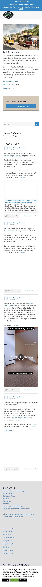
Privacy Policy (8, 550)
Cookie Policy (8, 553)
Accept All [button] (14, 580)
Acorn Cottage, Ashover (12, 156)
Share (36, 215)
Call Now (8, 430)
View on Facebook (29, 215)
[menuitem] (21, 1)
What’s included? (9, 538)
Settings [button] (6, 580)
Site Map (6, 547)
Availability (7, 534)
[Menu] (36, 15)
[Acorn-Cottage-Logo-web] (17, 15)
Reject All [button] (23, 580)
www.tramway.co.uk (10, 81)
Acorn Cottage (8, 531)
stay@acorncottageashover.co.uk (21, 4)
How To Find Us (8, 544)
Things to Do (7, 541)
